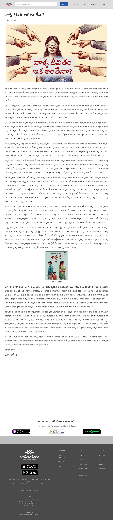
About (93, 4)
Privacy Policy (82, 464)
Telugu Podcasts (63, 462)
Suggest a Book (83, 475)
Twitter (100, 464)
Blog (85, 4)
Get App (76, 4)
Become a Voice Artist (83, 470)
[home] (8, 4)
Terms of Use (82, 460)
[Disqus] (56, 388)
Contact (103, 4)
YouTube (101, 460)
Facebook (101, 455)
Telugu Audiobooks (62, 456)
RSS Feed (101, 468)
